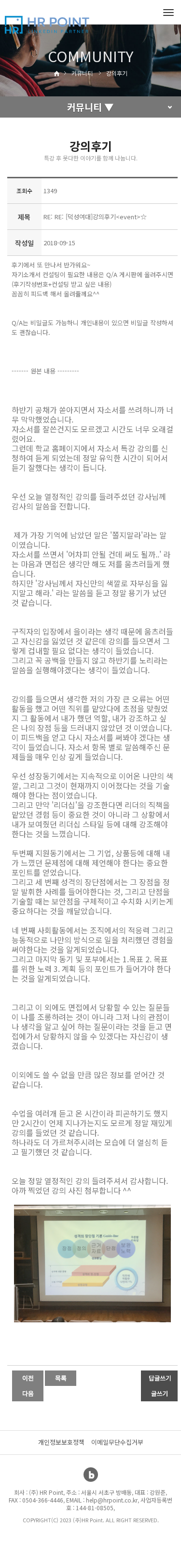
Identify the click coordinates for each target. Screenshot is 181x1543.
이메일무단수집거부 (117, 1442)
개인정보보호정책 (61, 1442)
